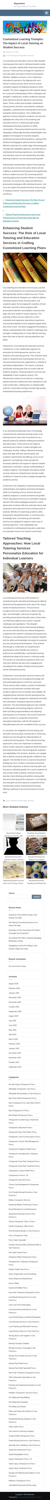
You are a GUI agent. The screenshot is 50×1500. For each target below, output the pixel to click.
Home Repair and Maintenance (20, 1279)
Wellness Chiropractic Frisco (20, 1481)
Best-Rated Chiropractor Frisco (20, 1115)
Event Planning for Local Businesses (23, 1209)
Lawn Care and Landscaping (19, 1305)
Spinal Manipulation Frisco (19, 1454)
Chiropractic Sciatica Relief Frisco (21, 1171)
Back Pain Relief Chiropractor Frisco (22, 1098)
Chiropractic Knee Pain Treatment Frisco (24, 1161)
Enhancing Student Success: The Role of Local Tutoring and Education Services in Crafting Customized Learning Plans (23, 203)
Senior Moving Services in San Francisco (24, 1440)
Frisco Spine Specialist (17, 1240)
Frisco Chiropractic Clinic (18, 1235)
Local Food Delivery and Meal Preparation (24, 1317)
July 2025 (12, 1021)
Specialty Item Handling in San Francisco (24, 1445)
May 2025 (12, 1030)
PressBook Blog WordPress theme (29, 1497)
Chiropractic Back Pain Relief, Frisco (23, 1132)
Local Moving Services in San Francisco (24, 1322)
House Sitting (14, 1283)
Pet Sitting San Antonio (17, 1407)
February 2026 (14, 988)
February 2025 (14, 1044)
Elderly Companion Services (19, 1200)
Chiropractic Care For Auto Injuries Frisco (24, 1137)
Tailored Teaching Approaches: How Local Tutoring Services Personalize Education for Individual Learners (21, 218)
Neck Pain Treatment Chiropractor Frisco (24, 1373)
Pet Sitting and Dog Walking (19, 1397)
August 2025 (13, 1016)
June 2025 (13, 1025)
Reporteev (19, 3)
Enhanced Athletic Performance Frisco (23, 1205)
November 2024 (15, 1058)
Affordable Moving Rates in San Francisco (25, 1094)
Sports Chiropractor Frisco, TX (20, 1459)
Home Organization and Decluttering (22, 1274)
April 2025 (12, 1034)
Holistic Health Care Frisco (19, 1269)
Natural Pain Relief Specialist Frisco (22, 1368)
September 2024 (15, 1067)
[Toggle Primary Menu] (46, 13)
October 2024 (14, 1062)
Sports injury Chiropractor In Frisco (22, 1464)
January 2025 (14, 1048)
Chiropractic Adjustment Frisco (20, 1127)
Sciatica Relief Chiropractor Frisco (22, 1436)
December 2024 (15, 1053)
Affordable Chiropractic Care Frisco (22, 1089)
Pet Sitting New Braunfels (18, 1402)
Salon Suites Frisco (16, 1427)
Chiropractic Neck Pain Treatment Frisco (24, 1166)
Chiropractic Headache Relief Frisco (22, 1149)
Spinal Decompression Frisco (20, 1450)
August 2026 (13, 984)
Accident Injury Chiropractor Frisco (22, 1084)
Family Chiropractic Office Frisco (21, 1226)
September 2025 (15, 1011)
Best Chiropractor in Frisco (19, 1111)
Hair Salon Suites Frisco (18, 1252)
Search (11, 893)
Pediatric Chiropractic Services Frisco (23, 1393)
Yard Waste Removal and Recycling (22, 1485)
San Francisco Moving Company (21, 1431)
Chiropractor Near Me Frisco (19, 1180)
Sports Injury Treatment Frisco (20, 1468)
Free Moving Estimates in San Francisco (24, 1231)
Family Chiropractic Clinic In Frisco (22, 1221)
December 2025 (15, 997)
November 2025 (15, 1002)
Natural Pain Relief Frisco (18, 1363)
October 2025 (14, 1007)
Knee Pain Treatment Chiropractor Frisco (24, 1292)
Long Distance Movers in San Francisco (24, 1331)
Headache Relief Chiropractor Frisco (22, 1257)
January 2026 (14, 993)
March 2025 (13, 1039)
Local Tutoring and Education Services (20, 55)
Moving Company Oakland (19, 1343)
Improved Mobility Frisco (18, 1288)
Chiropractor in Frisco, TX (18, 1175)
